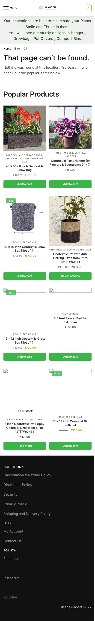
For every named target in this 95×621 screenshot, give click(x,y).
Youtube (10, 597)
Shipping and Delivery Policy (26, 514)
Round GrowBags (32, 158)
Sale (24, 161)
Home (7, 48)
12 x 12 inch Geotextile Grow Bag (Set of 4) (24, 340)
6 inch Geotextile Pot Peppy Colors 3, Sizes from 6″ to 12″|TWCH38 (25, 427)
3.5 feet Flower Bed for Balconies (70, 320)
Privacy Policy (15, 504)
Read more (25, 445)
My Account (13, 531)
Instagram (11, 578)
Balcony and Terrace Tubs (24, 155)
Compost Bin (66, 417)
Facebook (11, 558)
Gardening (12, 158)
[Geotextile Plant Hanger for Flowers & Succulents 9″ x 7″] (70, 127)
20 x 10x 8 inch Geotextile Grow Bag (25, 168)
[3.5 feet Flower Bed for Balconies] (70, 299)
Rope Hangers (64, 153)
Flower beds (70, 313)
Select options (70, 276)
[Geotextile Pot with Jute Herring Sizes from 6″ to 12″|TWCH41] (70, 221)
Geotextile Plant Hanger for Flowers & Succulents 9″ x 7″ (70, 162)
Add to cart (24, 184)
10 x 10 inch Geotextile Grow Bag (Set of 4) (24, 249)
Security (10, 494)
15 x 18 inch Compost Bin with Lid (70, 423)
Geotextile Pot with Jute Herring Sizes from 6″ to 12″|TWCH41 (70, 258)
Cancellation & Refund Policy (27, 475)
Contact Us (12, 541)
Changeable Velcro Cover (66, 249)
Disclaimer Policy (17, 485)
